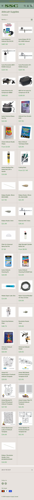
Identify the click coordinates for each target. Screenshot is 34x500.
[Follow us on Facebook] (3, 483)
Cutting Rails (22, 167)
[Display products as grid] (31, 19)
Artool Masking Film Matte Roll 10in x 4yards (7, 169)
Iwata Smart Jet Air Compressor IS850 (7, 91)
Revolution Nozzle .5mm (24, 322)
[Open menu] (2, 5)
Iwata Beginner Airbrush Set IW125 (7, 40)
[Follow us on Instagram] (6, 483)
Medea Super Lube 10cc (8, 296)
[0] (31, 6)
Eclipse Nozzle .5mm (7, 221)
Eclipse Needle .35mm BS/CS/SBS (8, 196)
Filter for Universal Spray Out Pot (7, 245)
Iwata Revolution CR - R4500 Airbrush (25, 66)
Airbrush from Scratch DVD (25, 117)
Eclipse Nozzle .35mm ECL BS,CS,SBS (25, 196)
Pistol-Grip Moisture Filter (7, 322)
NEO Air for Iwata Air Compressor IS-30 (25, 91)
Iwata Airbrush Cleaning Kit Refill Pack (25, 271)
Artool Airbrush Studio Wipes (8, 143)
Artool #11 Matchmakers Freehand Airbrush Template (8, 374)
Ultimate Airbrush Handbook (7, 348)
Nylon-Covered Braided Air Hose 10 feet (25, 297)
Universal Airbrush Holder (24, 348)
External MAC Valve (24, 221)
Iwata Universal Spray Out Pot (8, 117)
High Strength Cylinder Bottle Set (25, 245)
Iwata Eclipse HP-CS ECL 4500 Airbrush (25, 40)
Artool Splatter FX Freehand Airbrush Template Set (24, 430)
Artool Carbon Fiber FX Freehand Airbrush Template (25, 402)
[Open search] (25, 6)
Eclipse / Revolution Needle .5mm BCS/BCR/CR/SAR (7, 457)
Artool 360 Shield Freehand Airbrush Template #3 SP (24, 374)
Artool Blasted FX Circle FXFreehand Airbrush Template (7, 402)
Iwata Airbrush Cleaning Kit (6, 271)
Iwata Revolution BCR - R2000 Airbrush (8, 66)
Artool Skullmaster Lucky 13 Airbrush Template (7, 430)
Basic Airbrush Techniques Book (23, 143)
